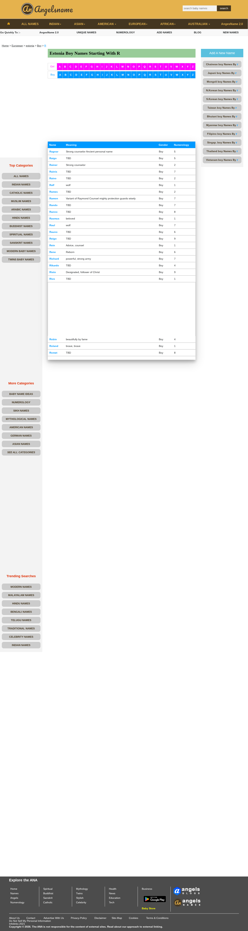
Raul (52, 225)
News (112, 893)
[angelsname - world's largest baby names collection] (47, 9)
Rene (52, 252)
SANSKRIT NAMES (21, 242)
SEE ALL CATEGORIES (21, 452)
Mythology (82, 888)
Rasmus (54, 218)
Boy (39, 45)
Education (114, 897)
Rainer (53, 164)
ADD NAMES (164, 32)
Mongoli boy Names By (222, 81)
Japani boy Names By (222, 72)
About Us (14, 918)
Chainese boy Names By (222, 64)
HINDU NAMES (21, 217)
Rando (53, 205)
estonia (30, 45)
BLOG (197, 32)
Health (112, 888)
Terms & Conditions (157, 918)
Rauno (53, 231)
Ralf (51, 185)
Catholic (47, 902)
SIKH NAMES (21, 410)
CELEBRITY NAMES (21, 636)
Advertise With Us (54, 918)
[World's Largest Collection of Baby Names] (187, 902)
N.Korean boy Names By (222, 90)
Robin (53, 339)
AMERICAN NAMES (21, 427)
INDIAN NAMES (21, 184)
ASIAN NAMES (21, 444)
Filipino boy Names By (222, 133)
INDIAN (54, 24)
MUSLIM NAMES (21, 201)
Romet (53, 352)
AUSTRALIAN (198, 24)
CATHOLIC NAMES (21, 192)
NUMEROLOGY (125, 32)
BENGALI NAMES (21, 611)
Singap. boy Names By (222, 142)
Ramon (53, 198)
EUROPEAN (137, 24)
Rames (53, 191)
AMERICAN (106, 24)
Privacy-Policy (79, 918)
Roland (53, 346)
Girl (52, 66)
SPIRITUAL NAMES (21, 234)
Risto (52, 272)
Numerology (17, 902)
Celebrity (81, 902)
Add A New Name (222, 53)
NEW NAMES (231, 32)
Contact (30, 918)
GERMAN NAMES (21, 435)
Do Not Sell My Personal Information (30, 920)
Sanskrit (47, 897)
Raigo (53, 158)
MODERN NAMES (21, 586)
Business (147, 888)
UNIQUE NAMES (86, 32)
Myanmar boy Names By (222, 125)
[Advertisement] (21, 103)
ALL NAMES (30, 24)
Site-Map (117, 918)
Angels (14, 897)
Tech (111, 902)
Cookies (133, 918)
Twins (79, 893)
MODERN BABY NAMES (21, 251)
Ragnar (53, 151)
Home (5, 45)
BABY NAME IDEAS (21, 394)
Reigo (53, 238)
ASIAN (78, 24)
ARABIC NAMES (21, 209)
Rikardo (54, 265)
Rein (52, 245)
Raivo (52, 178)
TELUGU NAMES (21, 620)
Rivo (52, 278)
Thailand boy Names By (222, 151)
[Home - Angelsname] (8, 24)
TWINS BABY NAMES (21, 259)
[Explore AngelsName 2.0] (187, 890)
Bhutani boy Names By (222, 116)
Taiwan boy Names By (222, 107)
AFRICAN (167, 24)
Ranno (53, 211)
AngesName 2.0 (232, 24)
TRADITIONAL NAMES (21, 628)
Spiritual (47, 888)
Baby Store (148, 908)
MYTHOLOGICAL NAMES (21, 419)
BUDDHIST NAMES (21, 226)
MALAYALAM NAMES (21, 595)
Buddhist (48, 893)
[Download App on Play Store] (155, 898)
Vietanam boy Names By (222, 159)
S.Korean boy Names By (222, 98)
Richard (54, 258)
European (17, 45)
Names (14, 893)
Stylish (80, 897)
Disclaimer (100, 918)
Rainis (53, 171)
